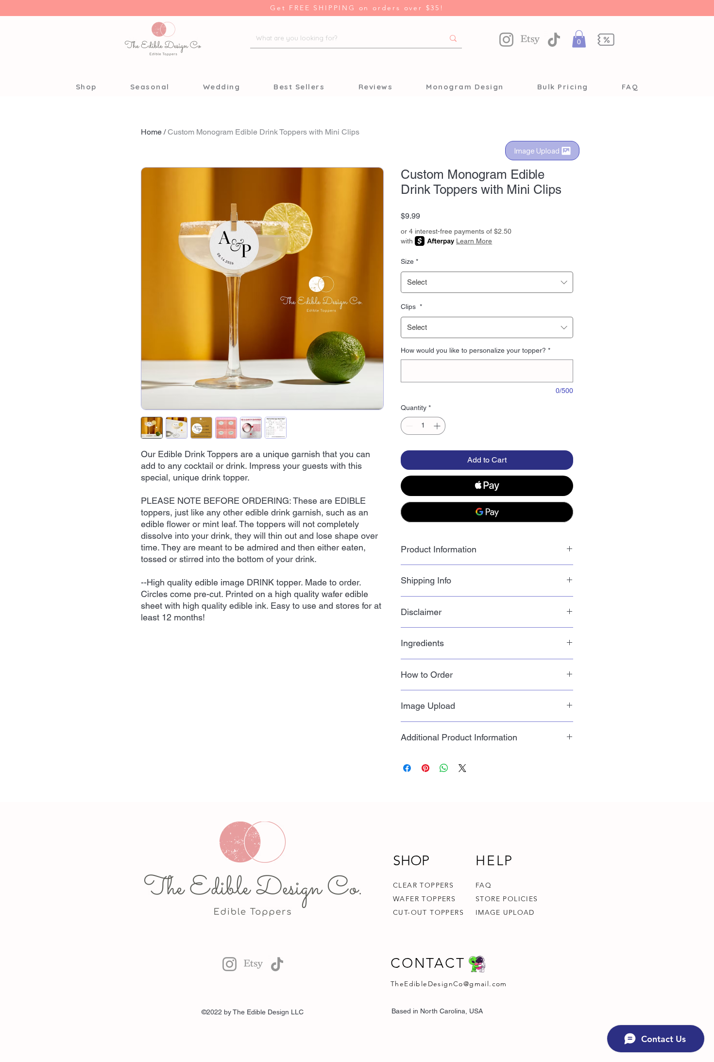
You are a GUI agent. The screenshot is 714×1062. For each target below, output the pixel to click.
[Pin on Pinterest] (425, 768)
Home (151, 132)
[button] (579, 39)
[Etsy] (530, 39)
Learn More (474, 241)
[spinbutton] (423, 425)
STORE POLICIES (507, 898)
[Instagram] (506, 39)
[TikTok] (553, 39)
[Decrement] (408, 425)
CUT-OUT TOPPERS (428, 912)
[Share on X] (462, 768)
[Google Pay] (487, 512)
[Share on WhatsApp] (444, 768)
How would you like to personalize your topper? (475, 350)
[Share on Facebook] (407, 768)
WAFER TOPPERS (424, 898)
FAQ (484, 885)
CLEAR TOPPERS (423, 885)
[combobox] (487, 282)
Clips (411, 306)
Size (409, 261)
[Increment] (438, 425)
